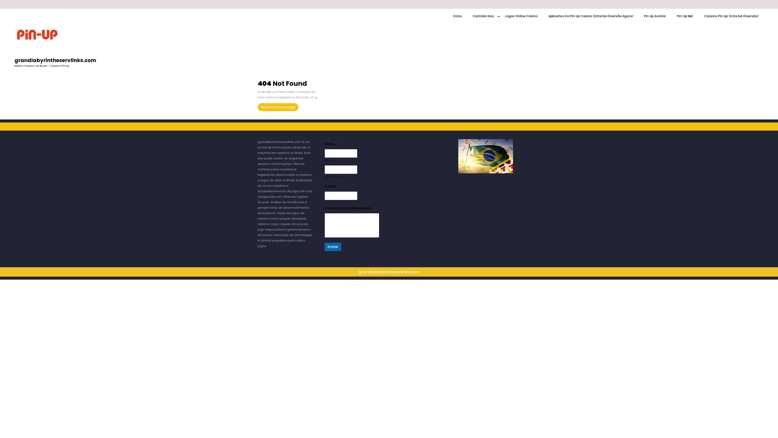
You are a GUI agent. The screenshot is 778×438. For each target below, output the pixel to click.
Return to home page (279, 108)
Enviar (333, 246)
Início (457, 16)
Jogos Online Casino (521, 16)
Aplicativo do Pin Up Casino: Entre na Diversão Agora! (590, 16)
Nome (329, 160)
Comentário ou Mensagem (348, 208)
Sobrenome (333, 176)
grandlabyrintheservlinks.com (55, 60)
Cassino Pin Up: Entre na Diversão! (731, 16)
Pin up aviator (655, 16)
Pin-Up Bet (685, 16)
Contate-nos (483, 16)
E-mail (331, 186)
